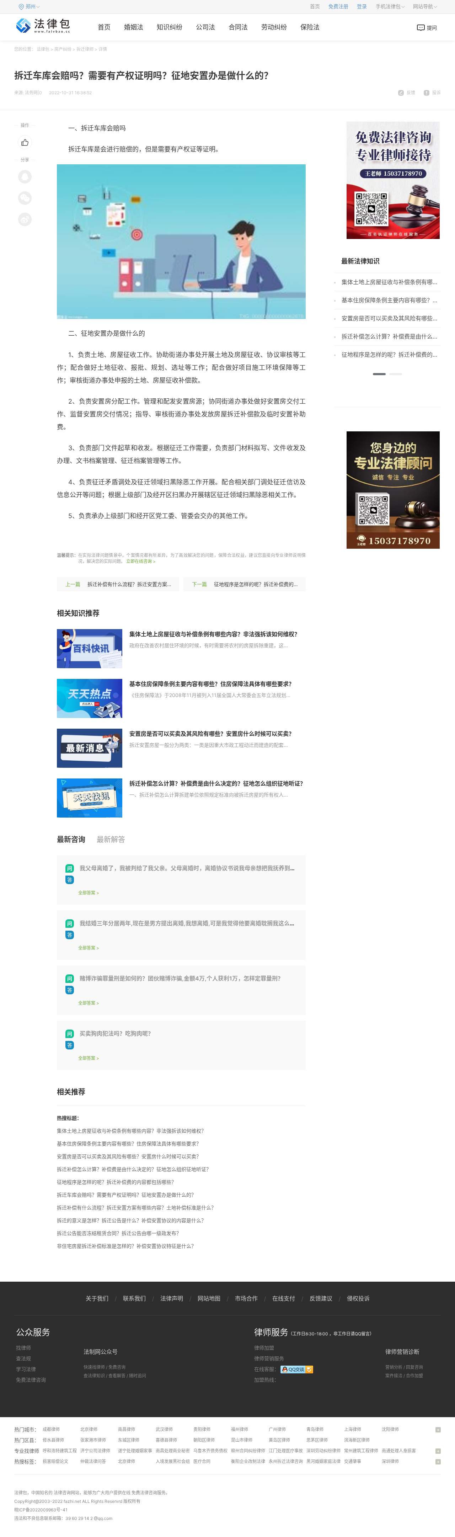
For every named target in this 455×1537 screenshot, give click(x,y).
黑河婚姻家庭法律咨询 (327, 1461)
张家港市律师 (93, 1440)
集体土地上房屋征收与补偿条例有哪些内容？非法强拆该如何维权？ (214, 634)
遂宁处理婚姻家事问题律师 (143, 1450)
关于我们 (97, 1298)
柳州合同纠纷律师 (248, 1450)
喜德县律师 (166, 1440)
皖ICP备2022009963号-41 (41, 1509)
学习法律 (26, 1369)
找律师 (23, 1348)
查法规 (23, 1358)
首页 (315, 6)
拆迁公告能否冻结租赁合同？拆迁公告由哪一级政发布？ (119, 1233)
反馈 (411, 92)
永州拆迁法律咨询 (286, 1461)
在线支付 (283, 1298)
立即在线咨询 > (141, 561)
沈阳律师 (390, 1429)
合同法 (238, 27)
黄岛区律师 (279, 1440)
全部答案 (86, 892)
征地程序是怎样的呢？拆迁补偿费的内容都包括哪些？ (273, 584)
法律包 (43, 49)
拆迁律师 (84, 49)
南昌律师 (126, 1429)
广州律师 (277, 1429)
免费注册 (338, 6)
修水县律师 (53, 1440)
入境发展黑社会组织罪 (177, 1461)
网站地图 (209, 1298)
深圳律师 (390, 1461)
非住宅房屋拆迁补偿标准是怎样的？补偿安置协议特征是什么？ (126, 1246)
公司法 (205, 27)
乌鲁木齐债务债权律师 (214, 1450)
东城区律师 (128, 1440)
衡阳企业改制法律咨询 (252, 1461)
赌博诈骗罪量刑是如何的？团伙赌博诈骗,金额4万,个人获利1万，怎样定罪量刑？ (181, 978)
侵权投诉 (358, 1298)
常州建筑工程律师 (361, 1450)
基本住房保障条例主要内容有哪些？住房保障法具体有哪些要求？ (211, 683)
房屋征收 (179, 537)
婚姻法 (133, 27)
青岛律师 (314, 1429)
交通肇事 (352, 1461)
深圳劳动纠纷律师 (323, 1450)
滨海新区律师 (357, 1440)
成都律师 (51, 1429)
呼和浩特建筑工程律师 (64, 1450)
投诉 (436, 92)
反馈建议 (321, 1298)
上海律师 (352, 1429)
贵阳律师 (201, 1429)
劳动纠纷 (274, 27)
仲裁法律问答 (93, 1461)
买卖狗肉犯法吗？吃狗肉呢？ (117, 1033)
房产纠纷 (62, 49)
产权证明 (118, 537)
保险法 (310, 27)
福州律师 (239, 1429)
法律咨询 (62, 1492)
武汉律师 (164, 1429)
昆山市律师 (241, 1440)
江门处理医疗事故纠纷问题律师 (298, 1450)
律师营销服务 (269, 1358)
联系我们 (134, 1298)
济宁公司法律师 (95, 1450)
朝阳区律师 (204, 1440)
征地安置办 (149, 537)
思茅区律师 (317, 1440)
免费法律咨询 (31, 1380)
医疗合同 (201, 1461)
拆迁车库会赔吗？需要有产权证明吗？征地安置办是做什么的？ (126, 1195)
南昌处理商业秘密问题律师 (181, 1450)
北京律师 (88, 1429)
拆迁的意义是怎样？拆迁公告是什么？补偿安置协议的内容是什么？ (131, 1220)
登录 (362, 6)
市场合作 (246, 1298)
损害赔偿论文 (55, 1461)
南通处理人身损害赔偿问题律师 (411, 1450)
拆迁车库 (90, 537)
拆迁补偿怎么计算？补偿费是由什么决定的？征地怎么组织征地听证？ (217, 783)
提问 (432, 28)
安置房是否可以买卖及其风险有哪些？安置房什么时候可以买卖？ (211, 733)
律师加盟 (264, 1348)
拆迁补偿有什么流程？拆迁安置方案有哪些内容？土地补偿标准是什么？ (167, 584)
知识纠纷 (169, 27)
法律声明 (171, 1298)
